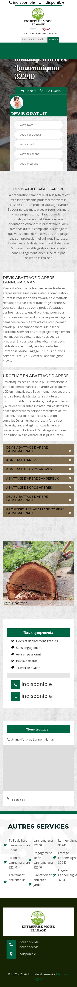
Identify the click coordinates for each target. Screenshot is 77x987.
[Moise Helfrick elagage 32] (38, 16)
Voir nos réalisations (41, 91)
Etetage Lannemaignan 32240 (65, 858)
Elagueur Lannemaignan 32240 (65, 875)
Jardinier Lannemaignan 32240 (16, 862)
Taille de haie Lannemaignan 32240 (16, 845)
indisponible (23, 2)
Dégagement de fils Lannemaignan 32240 (41, 860)
